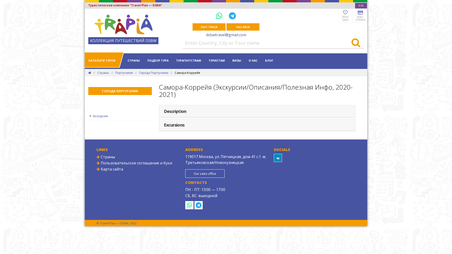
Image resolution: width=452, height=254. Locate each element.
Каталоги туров (102, 61)
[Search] (356, 43)
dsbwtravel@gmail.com (226, 34)
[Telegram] (232, 15)
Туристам (217, 61)
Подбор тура (158, 61)
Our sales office (205, 173)
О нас (253, 61)
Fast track (209, 27)
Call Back (243, 27)
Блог (269, 61)
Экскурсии (100, 116)
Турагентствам (188, 61)
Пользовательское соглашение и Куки (136, 163)
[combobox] (361, 6)
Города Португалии (153, 73)
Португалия (124, 73)
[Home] (89, 73)
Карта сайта (111, 169)
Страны (134, 61)
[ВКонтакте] (278, 158)
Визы (236, 61)
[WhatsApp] (220, 15)
